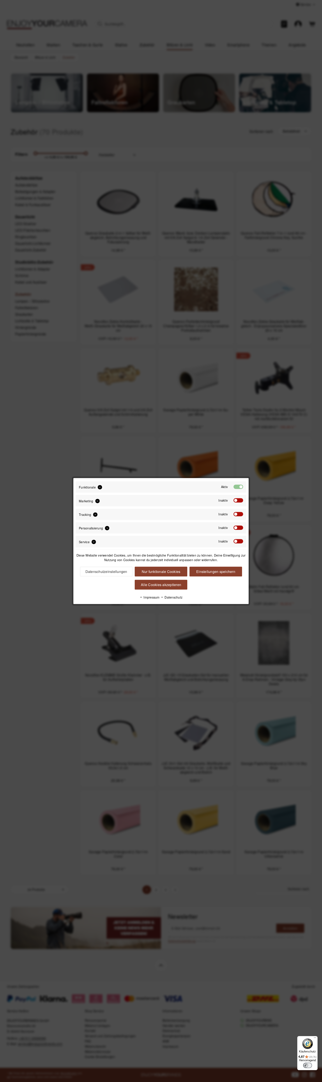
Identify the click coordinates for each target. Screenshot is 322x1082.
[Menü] (315, 1038)
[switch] (307, 1065)
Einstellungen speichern (215, 571)
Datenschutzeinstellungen (106, 571)
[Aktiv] (238, 487)
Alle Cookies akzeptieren (161, 584)
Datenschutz (173, 597)
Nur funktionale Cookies (161, 571)
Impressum (151, 597)
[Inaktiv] (238, 500)
